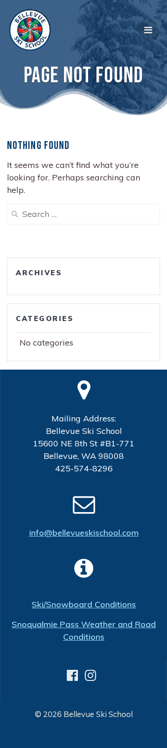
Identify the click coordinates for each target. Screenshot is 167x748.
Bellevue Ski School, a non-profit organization (86, 734)
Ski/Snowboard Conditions (84, 604)
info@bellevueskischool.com (84, 532)
